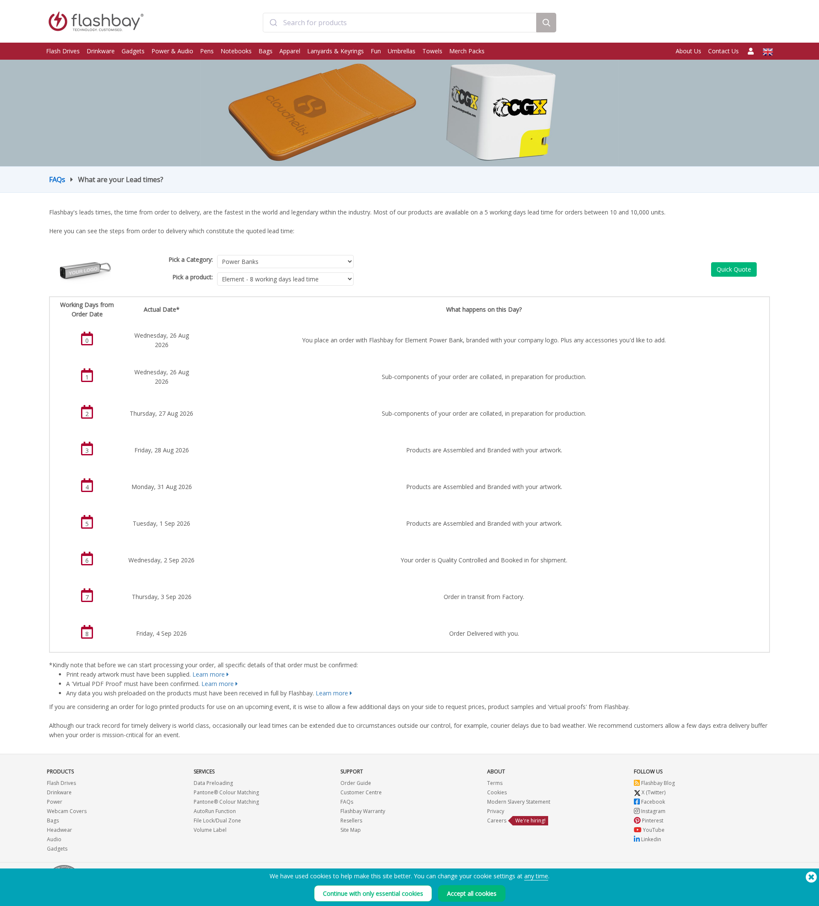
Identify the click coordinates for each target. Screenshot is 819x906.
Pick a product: (192, 277)
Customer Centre (361, 792)
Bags (265, 51)
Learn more (208, 674)
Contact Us (723, 51)
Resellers (351, 820)
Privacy (495, 811)
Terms (494, 783)
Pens (207, 51)
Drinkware (101, 51)
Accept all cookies (472, 893)
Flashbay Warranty (362, 811)
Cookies (497, 792)
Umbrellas (401, 51)
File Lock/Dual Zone (217, 820)
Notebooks (236, 51)
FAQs (57, 179)
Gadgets (133, 51)
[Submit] (273, 22)
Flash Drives (63, 51)
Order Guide (355, 783)
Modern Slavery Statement (518, 801)
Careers (496, 820)
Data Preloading (213, 783)
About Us (688, 51)
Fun (376, 51)
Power (54, 801)
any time (536, 876)
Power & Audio (172, 51)
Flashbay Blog (657, 783)
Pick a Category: (190, 259)
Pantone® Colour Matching (226, 792)
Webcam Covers (67, 811)
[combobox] (400, 22)
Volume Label (210, 830)
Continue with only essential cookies (373, 893)
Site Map (350, 830)
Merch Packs (467, 51)
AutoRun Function (215, 811)
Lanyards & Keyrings (335, 51)
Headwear (59, 830)
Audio (54, 839)
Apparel (289, 51)
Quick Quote (734, 269)
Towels (432, 51)
